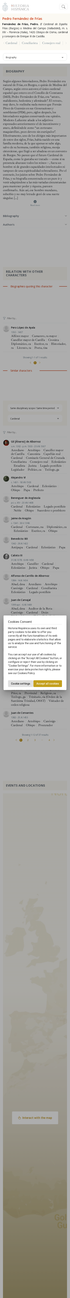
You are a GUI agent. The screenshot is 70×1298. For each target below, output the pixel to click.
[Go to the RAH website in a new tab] (5, 6)
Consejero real (51, 43)
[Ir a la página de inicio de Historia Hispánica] (18, 6)
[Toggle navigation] (63, 7)
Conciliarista (30, 43)
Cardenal (11, 43)
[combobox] (35, 57)
